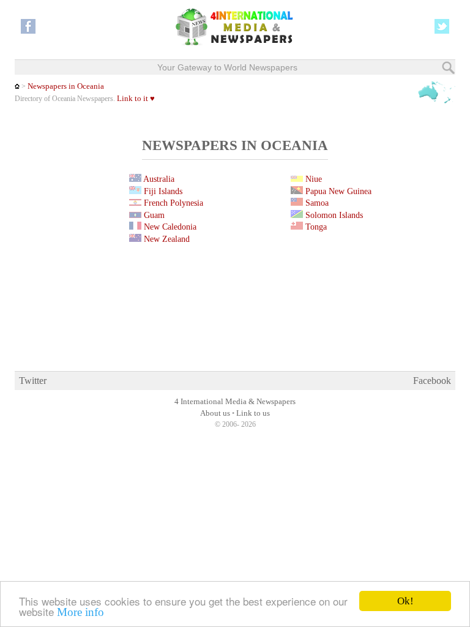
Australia (157, 179)
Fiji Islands (161, 191)
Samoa (316, 203)
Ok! (405, 601)
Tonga (315, 226)
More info (80, 612)
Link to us (253, 413)
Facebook (432, 380)
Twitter (33, 380)
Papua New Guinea (337, 191)
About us (215, 413)
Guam (153, 215)
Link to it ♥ (136, 98)
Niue (312, 179)
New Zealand (165, 239)
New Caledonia (168, 226)
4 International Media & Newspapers (235, 401)
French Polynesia (172, 203)
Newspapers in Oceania (66, 86)
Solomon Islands (333, 215)
